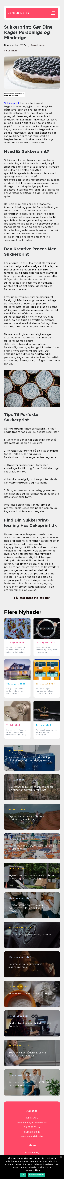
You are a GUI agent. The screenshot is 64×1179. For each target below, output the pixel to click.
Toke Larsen (38, 45)
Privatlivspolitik (36, 1174)
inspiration (10, 50)
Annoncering (32, 1152)
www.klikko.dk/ (35, 1136)
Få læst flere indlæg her (32, 598)
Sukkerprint (11, 103)
